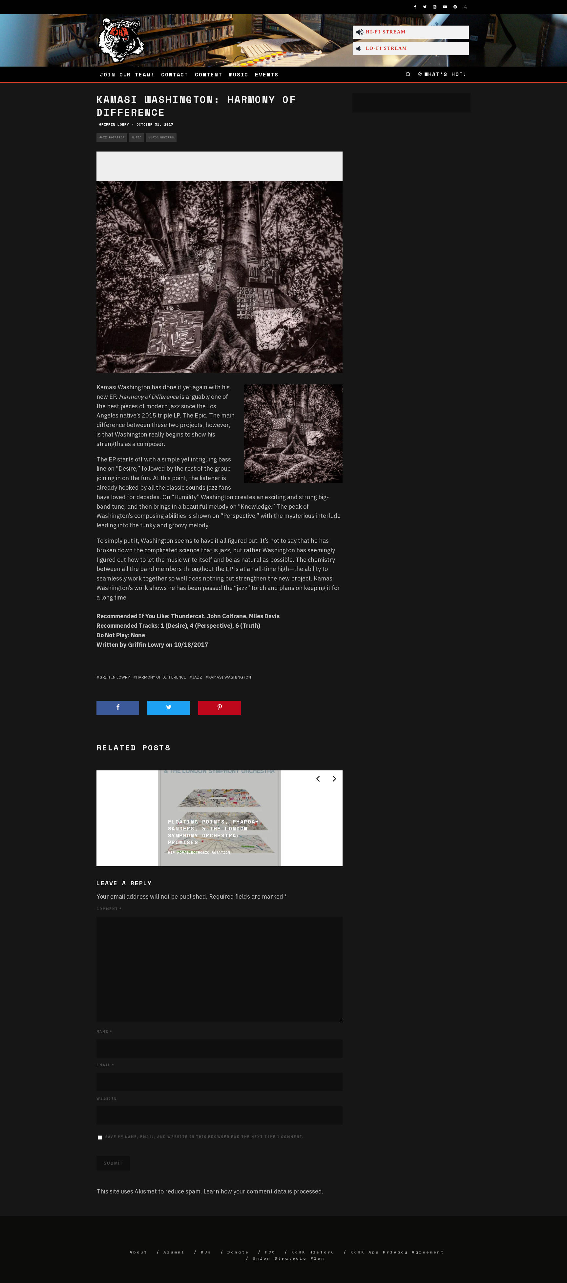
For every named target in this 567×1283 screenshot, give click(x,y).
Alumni (174, 1252)
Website (106, 1098)
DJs (206, 1252)
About (139, 1252)
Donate (238, 1252)
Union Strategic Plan (289, 1258)
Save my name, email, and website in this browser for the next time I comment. (204, 1137)
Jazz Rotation (112, 137)
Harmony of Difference (161, 677)
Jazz (197, 677)
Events (267, 74)
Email (105, 1065)
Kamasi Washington (229, 677)
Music (239, 74)
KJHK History (313, 1252)
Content (208, 74)
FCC (270, 1252)
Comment (109, 909)
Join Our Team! (127, 74)
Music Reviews (161, 137)
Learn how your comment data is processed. (263, 1191)
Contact (174, 74)
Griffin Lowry (114, 124)
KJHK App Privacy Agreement (397, 1252)
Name (104, 1031)
